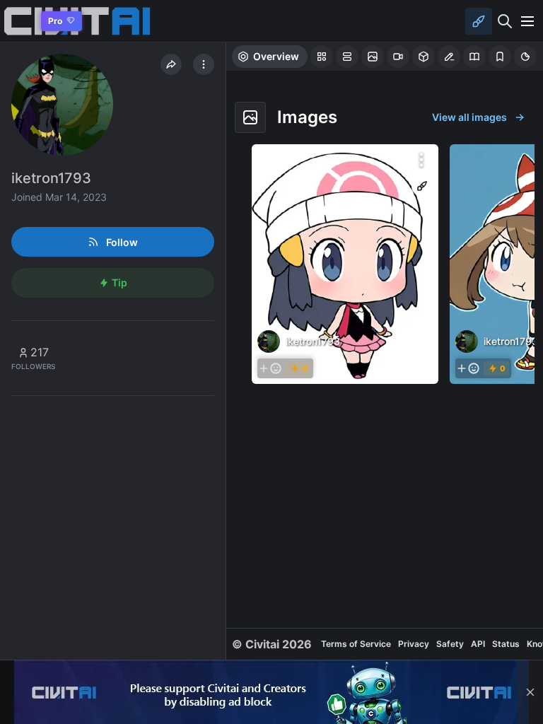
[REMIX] (422, 186)
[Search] (505, 21)
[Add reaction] (270, 368)
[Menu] (527, 21)
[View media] (345, 264)
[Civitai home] (18, 21)
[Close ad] (530, 692)
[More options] (421, 160)
